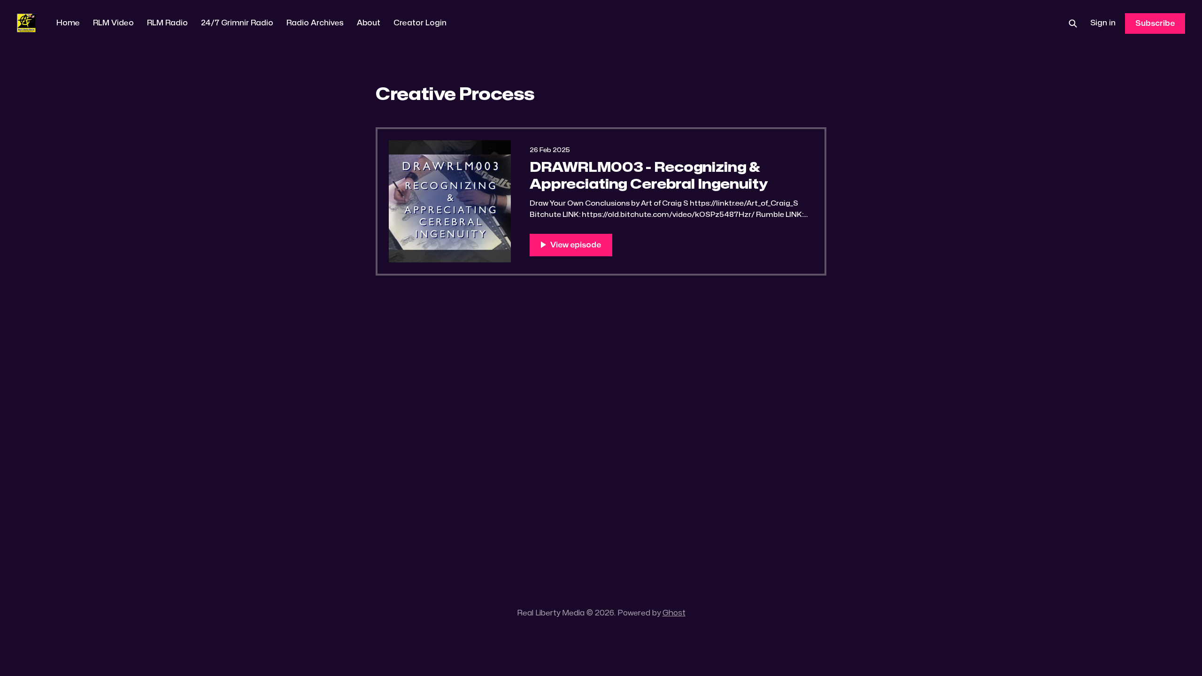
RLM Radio (167, 23)
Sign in (1103, 23)
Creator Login (420, 23)
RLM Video (113, 23)
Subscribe (1155, 23)
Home (68, 23)
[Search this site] (1073, 23)
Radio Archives (315, 23)
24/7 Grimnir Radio (237, 23)
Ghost (674, 613)
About (368, 23)
